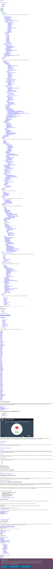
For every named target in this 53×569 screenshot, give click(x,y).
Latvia (1, 362)
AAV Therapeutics (10, 87)
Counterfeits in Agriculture (8, 174)
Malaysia (1, 365)
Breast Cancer (10, 73)
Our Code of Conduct (7, 19)
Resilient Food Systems (8, 170)
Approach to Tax (7, 290)
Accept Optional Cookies (25, 566)
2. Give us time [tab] (4, 413)
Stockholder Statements (9, 271)
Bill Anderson (9, 23)
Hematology (8, 71)
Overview (4, 140)
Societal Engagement (7, 227)
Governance (4, 236)
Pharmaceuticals (5, 544)
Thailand (1, 391)
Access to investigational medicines (12, 95)
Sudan (1, 387)
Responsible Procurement (10, 47)
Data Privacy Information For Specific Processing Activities (12, 55)
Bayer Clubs (8, 230)
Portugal (1, 378)
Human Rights (7, 225)
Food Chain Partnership (8, 172)
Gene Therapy (8, 105)
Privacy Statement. (16, 563)
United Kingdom (2, 395)
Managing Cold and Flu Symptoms (11, 127)
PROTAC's (9, 98)
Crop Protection (8, 145)
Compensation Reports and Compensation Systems (11, 280)
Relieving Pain (8, 124)
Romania (1, 379)
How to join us (5, 299)
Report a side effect (2, 556)
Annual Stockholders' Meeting (8, 268)
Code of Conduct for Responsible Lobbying (12, 214)
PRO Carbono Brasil (9, 159)
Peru (0, 376)
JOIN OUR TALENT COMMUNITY (5, 541)
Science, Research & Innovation (7, 199)
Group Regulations (7, 241)
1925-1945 (8, 36)
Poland (1, 377)
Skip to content (2, 0)
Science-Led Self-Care (9, 131)
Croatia (1, 342)
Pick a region (2, 330)
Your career (4, 300)
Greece (1, 352)
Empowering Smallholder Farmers (11, 153)
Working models (2, 409)
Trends (7, 86)
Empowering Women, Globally (10, 110)
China (1, 339)
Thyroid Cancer (10, 76)
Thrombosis (9, 66)
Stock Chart (6, 282)
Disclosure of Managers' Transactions (9, 289)
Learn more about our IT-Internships (4, 519)
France (1, 350)
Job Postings (4, 550)
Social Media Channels (6, 553)
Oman (1, 372)
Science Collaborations (9, 213)
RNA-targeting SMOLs (11, 99)
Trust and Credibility (9, 130)
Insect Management (10, 147)
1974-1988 (8, 38)
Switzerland (1, 388)
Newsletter (4, 551)
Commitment (9, 215)
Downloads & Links (9, 52)
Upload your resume (2, 531)
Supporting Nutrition (9, 126)
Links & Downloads (7, 292)
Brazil (1, 336)
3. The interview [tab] (4, 414)
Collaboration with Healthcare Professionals (13, 216)
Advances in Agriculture (6, 165)
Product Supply (7, 179)
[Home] (1, 10)
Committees (9, 30)
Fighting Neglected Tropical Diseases (11, 114)
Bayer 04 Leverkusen (10, 235)
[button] (2, 512)
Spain (1, 386)
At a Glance (4, 207)
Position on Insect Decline (10, 249)
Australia (1, 332)
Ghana (1, 351)
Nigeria (1, 371)
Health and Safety (7, 224)
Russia (1, 380)
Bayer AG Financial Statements (9, 279)
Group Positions (7, 244)
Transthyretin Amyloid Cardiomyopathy (13, 65)
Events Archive (7, 260)
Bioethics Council (7, 238)
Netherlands (1, 369)
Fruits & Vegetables (9, 151)
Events (6, 185)
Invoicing (8, 51)
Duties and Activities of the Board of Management (11, 288)
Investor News (5, 265)
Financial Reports (5, 277)
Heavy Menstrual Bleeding (11, 83)
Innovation (6, 129)
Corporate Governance (6, 287)
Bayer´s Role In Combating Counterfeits (11, 176)
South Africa (1, 385)
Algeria (1, 331)
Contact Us (3, 6)
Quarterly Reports (7, 278)
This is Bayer (3, 12)
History (6, 33)
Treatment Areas (7, 63)
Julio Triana (9, 27)
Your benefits (5, 303)
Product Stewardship (7, 178)
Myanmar (1, 368)
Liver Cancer (9, 74)
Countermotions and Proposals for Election (12, 270)
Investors (3, 261)
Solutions (6, 122)
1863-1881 (8, 34)
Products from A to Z (6, 195)
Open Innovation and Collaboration (7, 203)
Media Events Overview (8, 259)
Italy (0, 358)
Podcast (6, 187)
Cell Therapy (8, 106)
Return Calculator (7, 285)
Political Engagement (7, 218)
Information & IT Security (8, 54)
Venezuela (1, 397)
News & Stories (7, 120)
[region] (26, 563)
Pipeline (7, 92)
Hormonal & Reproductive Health (11, 81)
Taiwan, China (2, 390)
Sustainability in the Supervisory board (9, 237)
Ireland (1, 357)
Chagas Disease (10, 115)
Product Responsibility (8, 177)
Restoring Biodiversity (9, 161)
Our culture (4, 298)
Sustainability (6, 107)
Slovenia (1, 384)
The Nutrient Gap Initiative (10, 134)
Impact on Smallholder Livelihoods (12, 154)
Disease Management (10, 146)
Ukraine (1, 393)
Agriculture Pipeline (7, 200)
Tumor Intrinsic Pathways (11, 103)
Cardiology (8, 64)
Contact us (3, 326)
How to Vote (8, 274)
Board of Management (9, 22)
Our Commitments (7, 132)
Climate (6, 220)
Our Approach (8, 45)
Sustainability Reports (7, 210)
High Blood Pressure (10, 68)
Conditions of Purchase (9, 49)
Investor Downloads (5, 281)
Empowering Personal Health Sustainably (12, 133)
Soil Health (9, 163)
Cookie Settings (4, 566)
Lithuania (1, 364)
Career (4, 297)
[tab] (26, 417)
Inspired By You (7, 62)
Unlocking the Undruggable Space (12, 91)
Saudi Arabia (1, 381)
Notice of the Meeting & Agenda (11, 269)
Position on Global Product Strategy (11, 247)
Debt (5, 284)
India (1, 355)
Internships (1, 407)
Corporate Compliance (9, 242)
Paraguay (1, 375)
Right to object (8, 273)
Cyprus (1, 343)
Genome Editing (10, 149)
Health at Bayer (5, 61)
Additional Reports (7, 211)
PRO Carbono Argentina (10, 158)
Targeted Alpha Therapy (11, 102)
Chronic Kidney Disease (10, 78)
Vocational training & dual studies (4, 408)
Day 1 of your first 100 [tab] (4, 415)
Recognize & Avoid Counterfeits (11, 175)
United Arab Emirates (3, 394)
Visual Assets (5, 258)
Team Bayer (6, 21)
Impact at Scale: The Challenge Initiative (13, 112)
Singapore (1, 383)
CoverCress (8, 156)
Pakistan (1, 373)
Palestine (1, 374)
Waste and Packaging (7, 222)
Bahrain (1, 334)
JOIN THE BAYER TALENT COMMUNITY (6, 473)
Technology (8, 96)
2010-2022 (8, 40)
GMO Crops (6, 182)
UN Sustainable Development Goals (11, 250)
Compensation (10, 28)
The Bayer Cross (9, 42)
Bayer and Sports (10, 232)
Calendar (4, 56)
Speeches (4, 257)
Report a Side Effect (5, 135)
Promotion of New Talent (11, 234)
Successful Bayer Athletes (11, 233)
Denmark (1, 344)
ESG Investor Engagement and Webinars (10, 217)
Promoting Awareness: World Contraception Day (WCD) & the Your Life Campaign (18, 113)
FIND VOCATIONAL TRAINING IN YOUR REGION (7, 526)
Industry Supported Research (10, 181)
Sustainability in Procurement (8, 44)
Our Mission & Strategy (8, 16)
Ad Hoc (6, 266)
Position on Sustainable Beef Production (11, 251)
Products (6, 128)
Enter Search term (2, 306)
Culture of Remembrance (10, 229)
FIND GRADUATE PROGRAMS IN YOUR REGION (7, 497)
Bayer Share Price (5, 552)
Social (4, 223)
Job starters (1, 533)
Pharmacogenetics (10, 88)
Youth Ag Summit (9, 186)
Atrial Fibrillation (10, 70)
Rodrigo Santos (10, 26)
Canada (1, 338)
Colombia (1, 340)
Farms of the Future (7, 166)
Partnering (8, 100)
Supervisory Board (9, 29)
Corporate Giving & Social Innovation (11, 228)
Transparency (5, 180)
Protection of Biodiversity (10, 246)
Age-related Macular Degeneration (12, 79)
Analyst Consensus (7, 283)
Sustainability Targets (7, 152)
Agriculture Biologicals (9, 144)
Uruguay (1, 396)
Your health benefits (7, 304)
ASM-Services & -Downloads (10, 276)
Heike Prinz (9, 25)
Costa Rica (1, 341)
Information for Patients (6, 193)
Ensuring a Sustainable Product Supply (11, 116)
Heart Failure (9, 67)
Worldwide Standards (12, 93)
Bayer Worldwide (7, 32)
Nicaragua (1, 370)
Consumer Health (5, 545)
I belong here (6, 302)
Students (1, 532)
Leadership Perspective (9, 108)
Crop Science (5, 546)
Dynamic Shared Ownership (8, 17)
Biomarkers (9, 89)
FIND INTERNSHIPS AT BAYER (4, 508)
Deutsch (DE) (3, 4)
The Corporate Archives (9, 43)
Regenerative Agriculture (6, 143)
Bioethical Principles (9, 245)
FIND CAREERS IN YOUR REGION (5, 480)
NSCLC (9, 77)
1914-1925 (8, 35)
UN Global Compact (7, 239)
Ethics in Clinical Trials (11, 94)
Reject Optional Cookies (14, 566)
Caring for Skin (8, 123)
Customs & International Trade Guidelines (12, 50)
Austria (1, 333)
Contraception (10, 82)
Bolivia (1, 335)
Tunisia (1, 392)
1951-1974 (8, 37)
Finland (1, 349)
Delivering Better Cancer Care (10, 117)
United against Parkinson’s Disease (12, 90)
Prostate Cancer (10, 75)
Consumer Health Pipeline (8, 201)
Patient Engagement (9, 119)
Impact (6, 209)
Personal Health (5, 121)
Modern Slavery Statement (10, 226)
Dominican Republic (2, 345)
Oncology (8, 101)
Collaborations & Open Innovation (9, 167)
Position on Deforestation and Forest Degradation (13, 248)
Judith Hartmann (10, 24)
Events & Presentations (6, 267)
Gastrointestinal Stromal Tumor (12, 72)
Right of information (9, 272)
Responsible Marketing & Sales (10, 243)
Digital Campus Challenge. (33, 488)
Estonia (1, 348)
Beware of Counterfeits (6, 194)
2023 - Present (8, 41)
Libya (1, 363)
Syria (1, 389)
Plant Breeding (10, 150)
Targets (6, 208)
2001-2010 (8, 39)
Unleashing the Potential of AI (8, 202)
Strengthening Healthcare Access (11, 109)
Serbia (1, 382)
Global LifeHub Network (10, 168)
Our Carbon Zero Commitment (10, 157)
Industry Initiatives (9, 48)
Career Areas (5, 319)
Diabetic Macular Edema (11, 80)
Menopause (9, 84)
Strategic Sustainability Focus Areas (11, 46)
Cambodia (1, 337)
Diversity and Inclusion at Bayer (9, 20)
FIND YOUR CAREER (3, 441)
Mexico (1, 366)
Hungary (1, 354)
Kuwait (1, 361)
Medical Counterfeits (6, 136)
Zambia (1, 399)
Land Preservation (10, 164)
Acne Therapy (10, 85)
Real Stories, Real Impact (8, 18)
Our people (4, 301)
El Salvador (1, 347)
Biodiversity (6, 160)
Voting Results (8, 275)
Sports (7, 231)
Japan (1, 359)
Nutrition (6, 171)
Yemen (1, 398)
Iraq (0, 356)
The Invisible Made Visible (13, 69)
